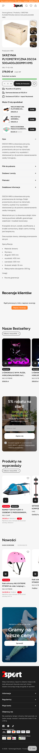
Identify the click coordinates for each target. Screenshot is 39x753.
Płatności (5, 180)
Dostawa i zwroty (9, 173)
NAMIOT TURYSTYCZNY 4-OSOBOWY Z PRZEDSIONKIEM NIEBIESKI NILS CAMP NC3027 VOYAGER (14, 511)
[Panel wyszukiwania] (26, 5)
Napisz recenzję (19, 308)
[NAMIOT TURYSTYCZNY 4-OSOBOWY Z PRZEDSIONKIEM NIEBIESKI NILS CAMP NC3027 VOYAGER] (16, 490)
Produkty (17, 13)
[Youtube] (8, 726)
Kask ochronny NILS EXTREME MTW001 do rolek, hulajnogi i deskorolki (13, 584)
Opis (4, 139)
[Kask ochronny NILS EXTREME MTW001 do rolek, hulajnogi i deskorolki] (16, 563)
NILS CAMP (6, 515)
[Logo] (18, 5)
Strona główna (7, 13)
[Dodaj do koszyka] (5, 500)
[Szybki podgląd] (5, 363)
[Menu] (3, 5)
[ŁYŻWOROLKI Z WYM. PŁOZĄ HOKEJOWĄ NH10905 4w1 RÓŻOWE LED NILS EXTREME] (16, 352)
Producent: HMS (7, 51)
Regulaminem (30, 445)
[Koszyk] (35, 5)
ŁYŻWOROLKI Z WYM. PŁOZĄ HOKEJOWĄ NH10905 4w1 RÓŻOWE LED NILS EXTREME (13, 374)
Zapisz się (19, 436)
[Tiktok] (13, 726)
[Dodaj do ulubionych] (34, 83)
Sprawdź (19, 643)
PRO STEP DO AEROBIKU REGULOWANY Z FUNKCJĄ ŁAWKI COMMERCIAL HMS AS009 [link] (17, 118)
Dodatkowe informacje (11, 187)
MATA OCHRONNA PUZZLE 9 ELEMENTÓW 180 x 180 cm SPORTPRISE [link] (19, 128)
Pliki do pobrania (8, 166)
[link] (6, 109)
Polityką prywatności (16, 447)
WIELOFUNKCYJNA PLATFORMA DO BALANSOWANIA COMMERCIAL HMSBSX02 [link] (17, 108)
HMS (33, 511)
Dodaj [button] (32, 109)
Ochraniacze (22, 545)
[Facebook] (3, 726)
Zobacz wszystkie (10, 333)
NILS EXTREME (7, 378)
